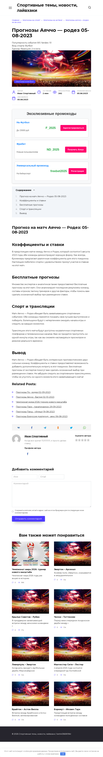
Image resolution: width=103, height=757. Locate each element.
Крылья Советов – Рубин (26, 617)
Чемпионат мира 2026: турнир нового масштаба (29, 570)
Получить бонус (76, 150)
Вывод (23, 213)
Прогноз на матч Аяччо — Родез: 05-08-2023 (43, 196)
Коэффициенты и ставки (33, 200)
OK (63, 754)
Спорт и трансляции (30, 209)
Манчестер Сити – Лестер (68, 664)
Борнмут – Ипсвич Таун (67, 709)
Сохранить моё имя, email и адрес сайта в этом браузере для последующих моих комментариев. (49, 511)
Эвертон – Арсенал (64, 569)
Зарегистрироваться (73, 128)
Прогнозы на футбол (25, 82)
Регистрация (77, 171)
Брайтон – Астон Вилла (25, 709)
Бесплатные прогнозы (31, 205)
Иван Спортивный (36, 436)
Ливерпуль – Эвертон (24, 664)
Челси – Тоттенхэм (64, 617)
